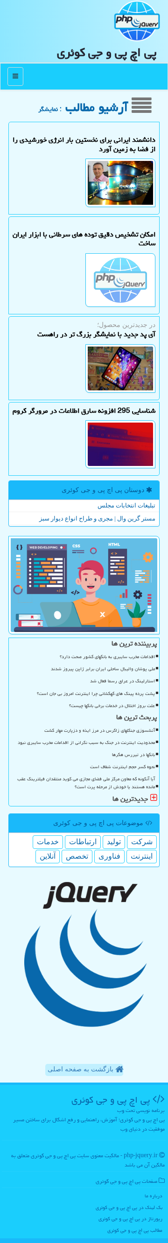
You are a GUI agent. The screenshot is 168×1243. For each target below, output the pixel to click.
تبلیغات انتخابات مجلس (126, 505)
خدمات (48, 842)
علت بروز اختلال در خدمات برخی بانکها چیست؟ (112, 705)
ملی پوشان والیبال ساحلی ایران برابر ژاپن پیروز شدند (103, 669)
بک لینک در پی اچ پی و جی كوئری (129, 1207)
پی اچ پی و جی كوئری (106, 52)
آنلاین (48, 856)
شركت (142, 842)
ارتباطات (83, 842)
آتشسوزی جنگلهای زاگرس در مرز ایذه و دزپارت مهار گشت (99, 730)
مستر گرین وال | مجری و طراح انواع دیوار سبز (97, 518)
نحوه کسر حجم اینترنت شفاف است (122, 766)
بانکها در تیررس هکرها (133, 754)
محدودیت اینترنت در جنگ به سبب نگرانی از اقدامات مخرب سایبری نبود (86, 742)
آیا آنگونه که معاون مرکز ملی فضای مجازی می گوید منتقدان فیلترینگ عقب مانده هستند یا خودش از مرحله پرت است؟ (86, 783)
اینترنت (142, 856)
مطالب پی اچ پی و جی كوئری (134, 1230)
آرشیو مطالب (98, 107)
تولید (114, 842)
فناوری (109, 856)
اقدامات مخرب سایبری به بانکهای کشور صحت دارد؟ (107, 656)
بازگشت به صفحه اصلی (81, 1069)
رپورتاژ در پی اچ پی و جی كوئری (130, 1218)
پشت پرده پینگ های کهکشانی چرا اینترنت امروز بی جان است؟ (96, 693)
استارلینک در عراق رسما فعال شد (122, 681)
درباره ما (153, 1196)
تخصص (77, 856)
